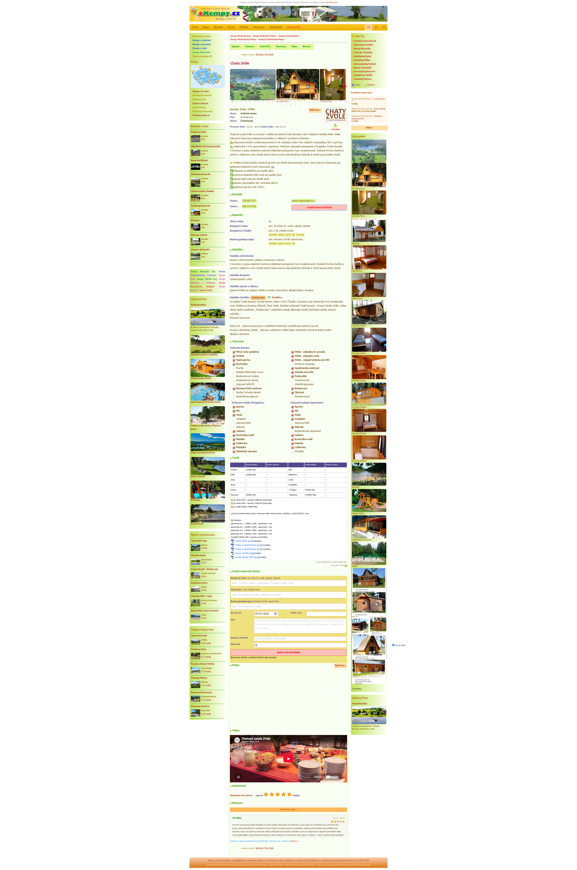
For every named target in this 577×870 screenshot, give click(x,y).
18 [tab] (308, 101)
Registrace (290, 860)
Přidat (357, 85)
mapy (318, 865)
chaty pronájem (334, 865)
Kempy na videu (201, 91)
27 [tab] (277, 105)
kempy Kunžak (264, 54)
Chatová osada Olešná (201, 378)
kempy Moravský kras (203, 272)
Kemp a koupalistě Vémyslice (366, 103)
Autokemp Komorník (200, 174)
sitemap (300, 860)
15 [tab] (295, 101)
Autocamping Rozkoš (365, 64)
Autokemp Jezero (199, 583)
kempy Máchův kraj (207, 279)
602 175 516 (249, 206)
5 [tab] (250, 101)
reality (256, 865)
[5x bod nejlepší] (289, 795)
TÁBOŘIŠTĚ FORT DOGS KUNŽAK (205, 147)
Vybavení (249, 47)
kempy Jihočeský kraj (240, 36)
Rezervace (281, 47)
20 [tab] (317, 101)
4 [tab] (245, 101)
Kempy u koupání (202, 44)
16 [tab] (299, 101)
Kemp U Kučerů (198, 477)
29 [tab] (286, 105)
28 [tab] (281, 105)
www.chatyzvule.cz (302, 200)
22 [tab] (326, 101)
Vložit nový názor (288, 810)
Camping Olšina (362, 60)
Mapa (206, 27)
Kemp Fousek (197, 524)
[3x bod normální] (278, 795)
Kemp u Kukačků (362, 68)
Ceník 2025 (265, 47)
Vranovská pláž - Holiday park (204, 569)
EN (383, 27)
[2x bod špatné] (272, 795)
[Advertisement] (207, 738)
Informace (258, 27)
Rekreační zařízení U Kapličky (204, 355)
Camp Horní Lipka (199, 636)
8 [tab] (263, 101)
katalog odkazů (304, 865)
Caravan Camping (363, 52)
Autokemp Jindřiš (363, 75)
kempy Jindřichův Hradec (264, 36)
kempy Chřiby (206, 290)
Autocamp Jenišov (363, 45)
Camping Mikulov (199, 678)
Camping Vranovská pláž (365, 41)
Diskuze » (294, 841)
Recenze (218, 27)
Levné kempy (199, 107)
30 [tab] (290, 105)
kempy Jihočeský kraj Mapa (243, 39)
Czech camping (223, 860)
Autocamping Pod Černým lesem (206, 402)
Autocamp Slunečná (200, 706)
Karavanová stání (201, 36)
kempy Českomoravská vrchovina (207, 274)
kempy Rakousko (364, 865)
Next (345, 86)
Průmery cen (199, 99)
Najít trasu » (315, 110)
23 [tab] (331, 101)
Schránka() (275, 27)
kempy (211, 860)
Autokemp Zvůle (198, 132)
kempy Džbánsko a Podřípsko (207, 281)
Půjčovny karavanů (202, 111)
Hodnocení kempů (202, 95)
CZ (368, 27)
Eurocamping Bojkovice (364, 72)
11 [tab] (277, 101)
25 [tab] (340, 101)
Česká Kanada (258, 298)
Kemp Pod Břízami (199, 161)
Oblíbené (371, 85)
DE (376, 27)
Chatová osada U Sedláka (202, 191)
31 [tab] (295, 105)
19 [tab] (313, 101)
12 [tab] (281, 101)
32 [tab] (299, 105)
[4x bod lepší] (283, 795)
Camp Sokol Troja (199, 541)
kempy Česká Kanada (288, 36)
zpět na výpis (248, 55)
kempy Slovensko (202, 52)
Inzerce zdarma (200, 103)
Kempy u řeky (200, 48)
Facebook (251, 860)
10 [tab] (272, 101)
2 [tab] (236, 101)
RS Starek (195, 220)
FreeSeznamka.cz (201, 115)
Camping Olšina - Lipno (201, 596)
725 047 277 (249, 200)
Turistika (276, 297)
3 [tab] (241, 101)
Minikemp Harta (198, 649)
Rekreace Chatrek (199, 235)
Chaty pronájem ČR (202, 56)
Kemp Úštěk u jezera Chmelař (204, 611)
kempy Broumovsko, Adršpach (207, 285)
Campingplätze (238, 860)
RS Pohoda (195, 500)
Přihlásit (244, 27)
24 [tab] (335, 101)
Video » (369, 128)
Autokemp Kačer (362, 56)
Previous (232, 86)
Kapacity (235, 47)
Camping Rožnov (362, 79)
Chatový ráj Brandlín (200, 250)
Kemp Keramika (198, 305)
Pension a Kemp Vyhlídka (202, 664)
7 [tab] (259, 101)
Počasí (231, 27)
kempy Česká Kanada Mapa (271, 39)
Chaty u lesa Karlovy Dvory (203, 453)
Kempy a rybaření (202, 40)
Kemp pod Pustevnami (201, 693)
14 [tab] (290, 101)
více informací (331, 2)
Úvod (195, 27)
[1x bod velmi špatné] (266, 795)
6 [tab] (254, 101)
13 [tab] (286, 101)
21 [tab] (322, 101)
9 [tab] (268, 101)
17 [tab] (304, 101)
